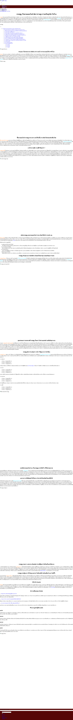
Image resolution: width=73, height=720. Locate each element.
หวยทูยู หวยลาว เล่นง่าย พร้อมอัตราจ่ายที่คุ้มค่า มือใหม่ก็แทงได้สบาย (15, 39)
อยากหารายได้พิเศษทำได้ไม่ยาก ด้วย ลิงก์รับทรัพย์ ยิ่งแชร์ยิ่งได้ (14, 38)
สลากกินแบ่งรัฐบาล (31, 365)
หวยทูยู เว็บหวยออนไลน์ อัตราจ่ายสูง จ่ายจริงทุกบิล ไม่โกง (12, 28)
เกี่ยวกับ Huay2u (8, 41)
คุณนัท (9, 44)
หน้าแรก (3, 4)
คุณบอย (9, 46)
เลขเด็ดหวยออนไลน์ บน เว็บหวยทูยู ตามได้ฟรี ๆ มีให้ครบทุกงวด (14, 37)
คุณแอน (9, 45)
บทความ (3, 5)
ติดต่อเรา (3, 716)
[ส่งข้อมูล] (2, 713)
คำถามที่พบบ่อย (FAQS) (9, 42)
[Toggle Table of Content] (0, 26)
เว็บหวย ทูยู (53, 587)
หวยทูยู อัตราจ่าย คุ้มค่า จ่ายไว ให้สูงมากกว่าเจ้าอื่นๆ (12, 36)
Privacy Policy (4, 717)
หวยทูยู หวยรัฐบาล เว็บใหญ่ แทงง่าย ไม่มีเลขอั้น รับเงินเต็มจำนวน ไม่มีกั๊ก (16, 40)
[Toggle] (0, 603)
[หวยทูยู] (3, 0)
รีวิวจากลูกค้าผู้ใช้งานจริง (9, 43)
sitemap (3, 718)
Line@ (14, 240)
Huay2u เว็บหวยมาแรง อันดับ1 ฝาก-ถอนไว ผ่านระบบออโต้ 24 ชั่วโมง (15, 29)
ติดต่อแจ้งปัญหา (43, 570)
